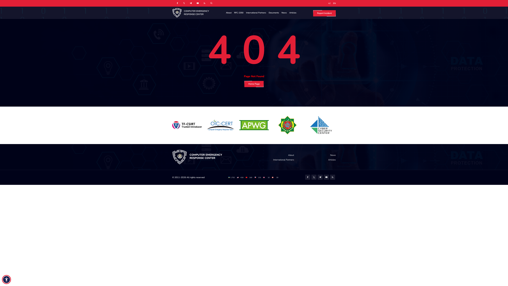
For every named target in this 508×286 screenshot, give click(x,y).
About (229, 12)
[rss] (204, 3)
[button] (6, 279)
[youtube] (197, 3)
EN (334, 3)
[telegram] (191, 3)
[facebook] (177, 3)
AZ (329, 3)
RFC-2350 (238, 12)
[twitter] (184, 3)
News (284, 12)
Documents (274, 12)
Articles (292, 12)
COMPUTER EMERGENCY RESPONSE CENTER (196, 13)
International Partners (256, 12)
